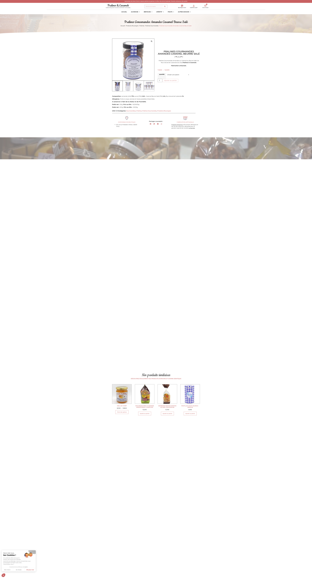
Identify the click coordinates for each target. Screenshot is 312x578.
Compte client (193, 7)
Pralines (141, 26)
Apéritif (159, 12)
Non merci (7, 570)
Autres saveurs (183, 12)
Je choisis (18, 570)
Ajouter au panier (170, 80)
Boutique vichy (182, 7)
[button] (151, 41)
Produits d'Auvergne (132, 26)
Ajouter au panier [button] (144, 413)
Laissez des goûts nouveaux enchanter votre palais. (118, 7)
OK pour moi (30, 570)
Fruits (170, 12)
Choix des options (122, 412)
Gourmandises (131, 111)
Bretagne (147, 12)
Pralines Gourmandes (151, 26)
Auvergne (134, 12)
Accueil (124, 12)
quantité (161, 74)
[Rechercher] (165, 6)
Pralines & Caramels (118, 5)
